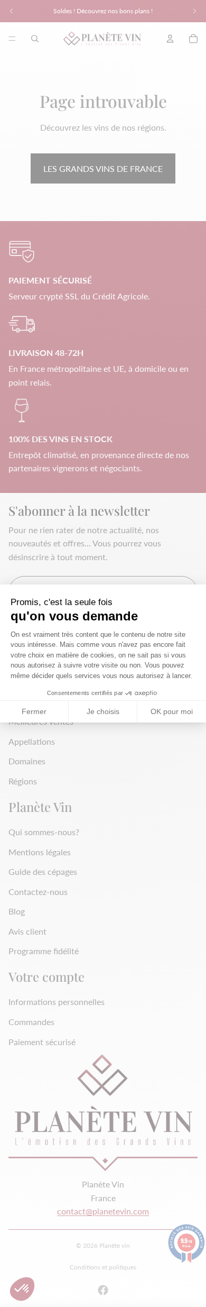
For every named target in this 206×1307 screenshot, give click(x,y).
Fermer (34, 711)
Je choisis (103, 711)
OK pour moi (172, 711)
